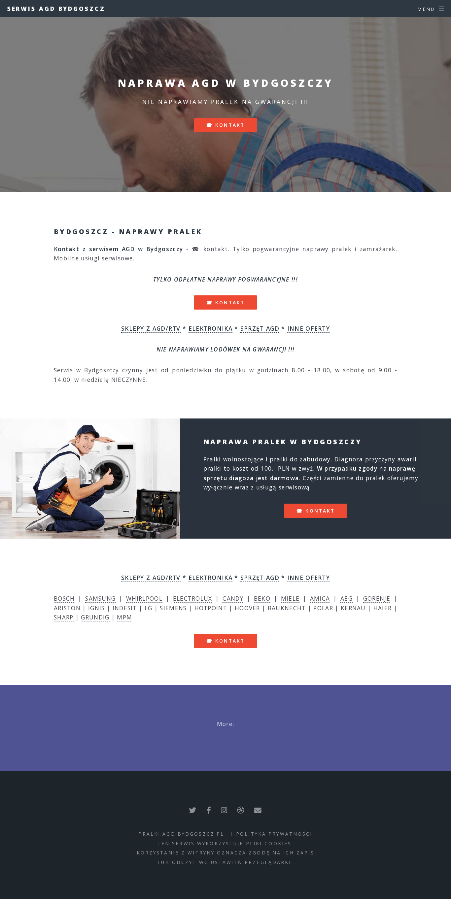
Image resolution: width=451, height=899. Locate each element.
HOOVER (247, 608)
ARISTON (67, 608)
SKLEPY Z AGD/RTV (151, 328)
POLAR (323, 608)
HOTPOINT (210, 608)
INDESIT (125, 608)
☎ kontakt (225, 125)
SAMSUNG (100, 598)
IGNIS (96, 608)
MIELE (290, 598)
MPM (124, 617)
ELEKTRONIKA (210, 328)
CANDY (233, 598)
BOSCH (64, 598)
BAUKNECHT (287, 608)
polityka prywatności (274, 834)
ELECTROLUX (192, 598)
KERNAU (353, 608)
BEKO (262, 598)
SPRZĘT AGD (259, 328)
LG (149, 608)
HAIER (382, 608)
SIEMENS (173, 608)
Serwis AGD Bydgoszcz (56, 9)
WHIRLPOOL (144, 598)
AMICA (320, 598)
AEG (346, 598)
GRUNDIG (95, 617)
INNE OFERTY (308, 328)
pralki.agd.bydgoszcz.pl (181, 834)
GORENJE (376, 598)
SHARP (64, 617)
